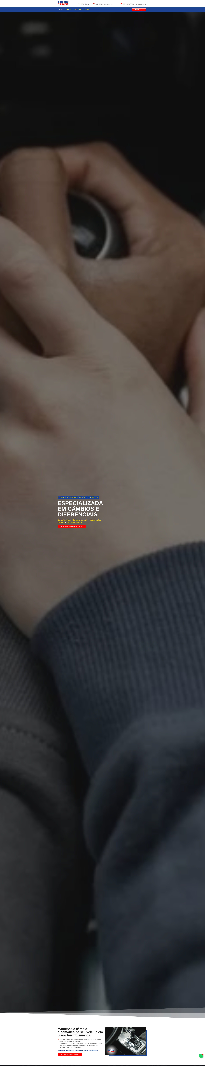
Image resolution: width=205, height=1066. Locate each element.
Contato (87, 9)
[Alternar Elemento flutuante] (201, 1056)
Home (60, 9)
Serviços (68, 9)
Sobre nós (78, 9)
